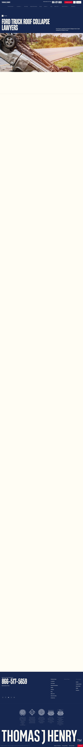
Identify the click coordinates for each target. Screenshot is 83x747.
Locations (52, 681)
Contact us (53, 697)
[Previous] (77, 400)
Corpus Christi (78, 684)
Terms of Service (57, 182)
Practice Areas (53, 679)
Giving (52, 687)
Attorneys (53, 683)
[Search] (74, 2)
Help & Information (54, 685)
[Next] (80, 400)
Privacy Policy (64, 182)
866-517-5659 (57, 2)
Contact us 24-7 (68, 2)
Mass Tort (53, 693)
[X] (11, 697)
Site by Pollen (71, 745)
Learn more (65, 292)
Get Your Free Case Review (61, 188)
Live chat (80, 745)
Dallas (77, 688)
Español (78, 2)
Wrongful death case (44, 115)
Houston (77, 690)
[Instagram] (3, 697)
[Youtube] (8, 697)
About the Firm (53, 695)
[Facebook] (6, 697)
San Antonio (78, 686)
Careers (52, 689)
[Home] (6, 2)
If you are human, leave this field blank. (42, 190)
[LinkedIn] (14, 697)
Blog (51, 691)
